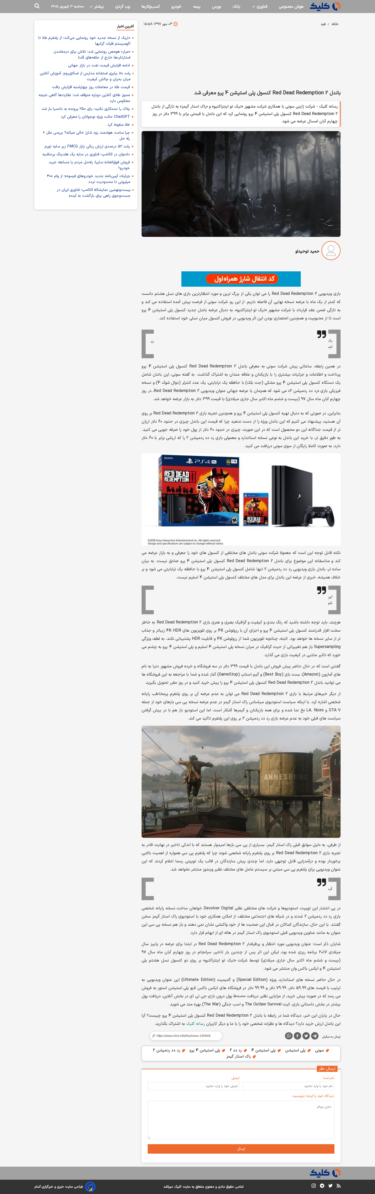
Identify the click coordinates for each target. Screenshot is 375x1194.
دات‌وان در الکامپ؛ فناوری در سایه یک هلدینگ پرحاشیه (86, 154)
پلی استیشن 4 (264, 1050)
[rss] (339, 1187)
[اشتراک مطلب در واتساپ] (289, 1035)
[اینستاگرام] (313, 1187)
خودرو (176, 7)
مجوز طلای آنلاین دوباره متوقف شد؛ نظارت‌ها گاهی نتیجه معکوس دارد (84, 98)
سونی (320, 1050)
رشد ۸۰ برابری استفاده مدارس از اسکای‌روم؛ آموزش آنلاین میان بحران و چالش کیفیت (85, 76)
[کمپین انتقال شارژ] (241, 279)
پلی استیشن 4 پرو (205, 1050)
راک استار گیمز (239, 1056)
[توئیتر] (306, 1037)
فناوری (261, 7)
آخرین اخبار (125, 26)
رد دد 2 (236, 1050)
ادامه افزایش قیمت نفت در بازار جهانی (99, 65)
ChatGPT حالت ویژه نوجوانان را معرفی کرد (95, 117)
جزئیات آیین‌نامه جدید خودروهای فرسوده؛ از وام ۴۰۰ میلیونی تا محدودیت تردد (88, 179)
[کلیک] (325, 6)
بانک (236, 7)
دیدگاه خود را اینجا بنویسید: (313, 1096)
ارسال (241, 1149)
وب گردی (122, 7)
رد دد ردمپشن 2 (167, 1050)
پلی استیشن (296, 1050)
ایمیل (235, 1078)
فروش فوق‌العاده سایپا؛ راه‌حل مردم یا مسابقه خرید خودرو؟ (89, 165)
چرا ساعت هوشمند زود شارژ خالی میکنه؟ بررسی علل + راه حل (86, 136)
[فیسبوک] (297, 1037)
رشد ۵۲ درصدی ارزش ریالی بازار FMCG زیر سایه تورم (87, 146)
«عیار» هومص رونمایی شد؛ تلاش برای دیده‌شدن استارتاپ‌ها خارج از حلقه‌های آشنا (92, 55)
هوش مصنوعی (291, 7)
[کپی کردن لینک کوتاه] (184, 1036)
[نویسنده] (331, 251)
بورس (216, 7)
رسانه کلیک (195, 1024)
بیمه (197, 7)
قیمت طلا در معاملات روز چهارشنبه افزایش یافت (91, 87)
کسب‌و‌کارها (150, 7)
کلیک (177, 1186)
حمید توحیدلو (307, 251)
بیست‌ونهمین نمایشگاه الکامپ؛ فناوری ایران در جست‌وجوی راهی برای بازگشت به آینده (94, 193)
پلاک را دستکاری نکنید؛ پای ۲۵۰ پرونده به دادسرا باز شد (86, 109)
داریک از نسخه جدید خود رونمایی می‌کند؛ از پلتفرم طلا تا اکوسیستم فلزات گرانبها (84, 41)
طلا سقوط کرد (118, 125)
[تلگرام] (315, 1037)
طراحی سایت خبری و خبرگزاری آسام (58, 1186)
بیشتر (98, 7)
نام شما (328, 1078)
